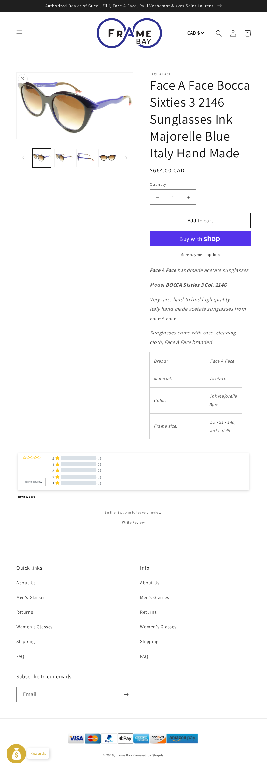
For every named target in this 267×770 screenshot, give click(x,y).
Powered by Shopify (148, 755)
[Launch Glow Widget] (16, 753)
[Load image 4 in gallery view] (107, 158)
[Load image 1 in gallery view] (41, 158)
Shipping (25, 641)
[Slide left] (23, 158)
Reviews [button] (26, 497)
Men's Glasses (31, 597)
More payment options (200, 254)
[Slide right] (126, 158)
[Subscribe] (126, 694)
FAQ (20, 656)
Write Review (133, 522)
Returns (24, 612)
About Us (26, 582)
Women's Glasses (34, 626)
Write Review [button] (33, 482)
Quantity (158, 184)
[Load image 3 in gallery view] (85, 158)
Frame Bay (124, 755)
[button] (19, 33)
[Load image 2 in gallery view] (63, 158)
